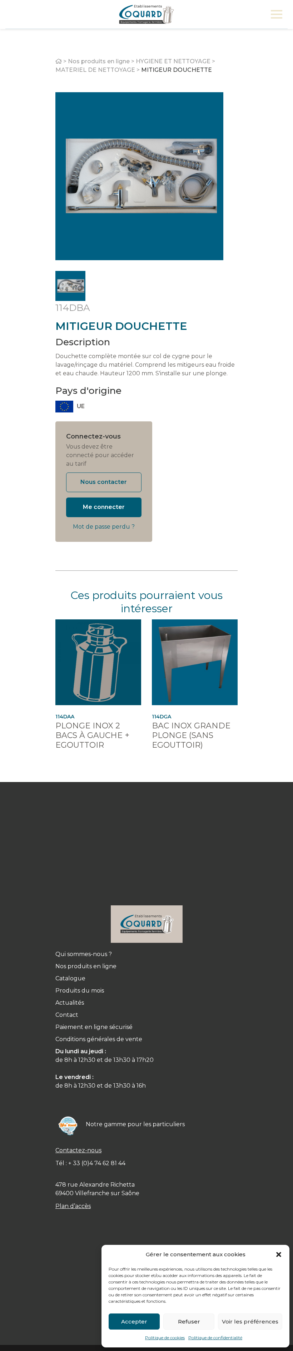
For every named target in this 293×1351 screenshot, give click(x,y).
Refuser (189, 1321)
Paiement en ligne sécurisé (94, 1027)
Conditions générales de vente (98, 1039)
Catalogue (70, 978)
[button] (278, 1254)
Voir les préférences (250, 1321)
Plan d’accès (73, 1206)
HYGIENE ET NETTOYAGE (173, 61)
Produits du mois (79, 990)
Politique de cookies (165, 1337)
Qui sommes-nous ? (83, 954)
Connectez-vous (93, 436)
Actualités (69, 1002)
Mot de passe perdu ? (104, 526)
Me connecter (104, 507)
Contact (66, 1014)
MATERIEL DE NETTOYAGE (95, 69)
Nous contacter (103, 482)
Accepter (134, 1321)
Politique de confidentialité (215, 1337)
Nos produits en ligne (99, 61)
